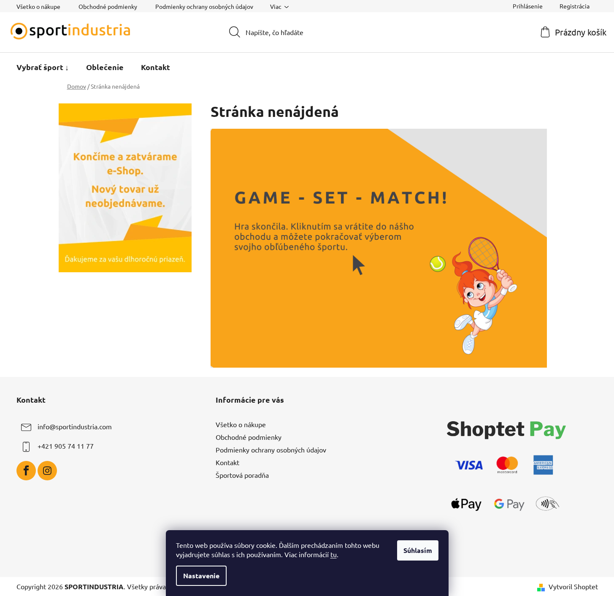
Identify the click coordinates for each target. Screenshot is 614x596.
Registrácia (575, 6)
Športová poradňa (242, 475)
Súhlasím (417, 550)
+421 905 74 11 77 (66, 446)
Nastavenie (201, 575)
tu (333, 554)
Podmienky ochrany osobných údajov (204, 6)
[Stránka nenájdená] (379, 247)
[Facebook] (26, 470)
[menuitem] (42, 67)
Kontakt (227, 462)
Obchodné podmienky (107, 6)
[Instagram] (47, 470)
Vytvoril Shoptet (573, 586)
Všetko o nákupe (38, 6)
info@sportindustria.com (75, 426)
